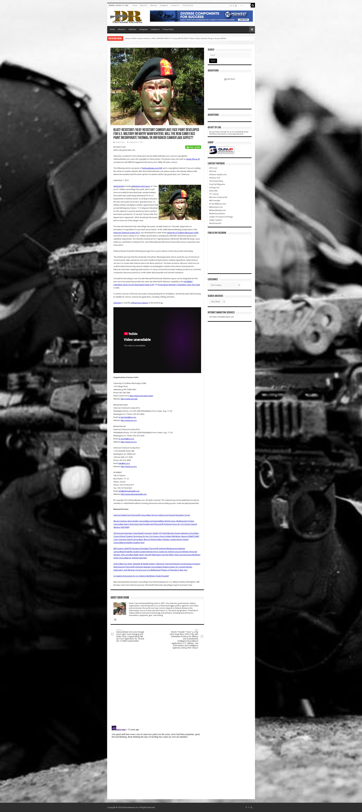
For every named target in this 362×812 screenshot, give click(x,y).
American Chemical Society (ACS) (126, 233)
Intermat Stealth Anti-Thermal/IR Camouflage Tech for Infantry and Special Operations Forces (151, 515)
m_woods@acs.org (126, 439)
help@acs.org (124, 463)
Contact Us (175, 5)
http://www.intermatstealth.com (134, 494)
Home (134, 5)
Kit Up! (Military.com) (217, 204)
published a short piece (140, 186)
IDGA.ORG (213, 191)
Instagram (164, 5)
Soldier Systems (215, 220)
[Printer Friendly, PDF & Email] (193, 147)
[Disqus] (157, 687)
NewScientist (118, 186)
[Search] (253, 5)
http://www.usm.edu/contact (141, 396)
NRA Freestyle (214, 200)
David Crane (120, 142)
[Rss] (231, 5)
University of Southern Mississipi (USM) (182, 233)
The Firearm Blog (216, 181)
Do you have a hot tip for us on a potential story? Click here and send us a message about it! (228, 133)
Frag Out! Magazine (217, 184)
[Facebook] (233, 5)
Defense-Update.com (218, 174)
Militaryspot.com (216, 207)
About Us (143, 5)
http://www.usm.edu (129, 399)
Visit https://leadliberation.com (221, 317)
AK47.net (212, 171)
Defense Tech (214, 178)
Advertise (153, 5)
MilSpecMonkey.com (217, 210)
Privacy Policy (187, 5)
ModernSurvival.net (217, 213)
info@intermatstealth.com (129, 491)
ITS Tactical (213, 194)
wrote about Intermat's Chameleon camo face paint (179, 285)
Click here (117, 303)
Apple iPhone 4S (193, 159)
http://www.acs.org (129, 420)
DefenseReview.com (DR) (152, 168)
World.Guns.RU (215, 223)
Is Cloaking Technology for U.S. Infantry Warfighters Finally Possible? (141, 576)
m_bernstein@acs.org (127, 417)
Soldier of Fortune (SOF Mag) (221, 217)
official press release (139, 303)
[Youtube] (236, 5)
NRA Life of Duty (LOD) (218, 197)
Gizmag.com (214, 187)
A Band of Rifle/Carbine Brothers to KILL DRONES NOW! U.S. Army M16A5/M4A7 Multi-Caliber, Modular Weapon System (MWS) (175, 38)
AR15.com (213, 168)
